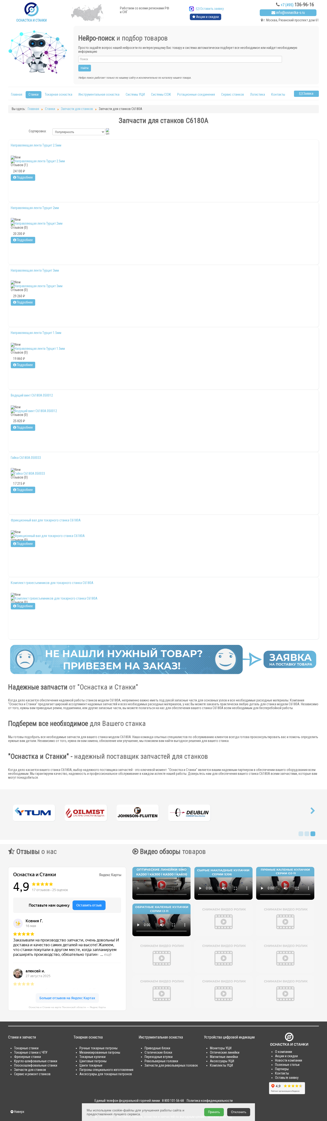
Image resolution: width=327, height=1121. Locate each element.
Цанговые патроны (93, 1061)
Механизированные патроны (99, 1053)
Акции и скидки (207, 17)
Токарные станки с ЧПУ (30, 1053)
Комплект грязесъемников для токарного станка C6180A (52, 583)
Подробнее (24, 177)
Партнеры (282, 1069)
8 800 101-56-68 (173, 1101)
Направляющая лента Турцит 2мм (35, 208)
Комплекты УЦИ (221, 1065)
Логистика (257, 95)
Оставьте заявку (287, 1078)
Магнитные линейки (224, 1057)
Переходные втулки (159, 1057)
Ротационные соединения (196, 95)
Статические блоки (158, 1053)
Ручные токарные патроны (98, 1048)
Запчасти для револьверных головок (171, 1065)
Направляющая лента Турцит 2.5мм (36, 145)
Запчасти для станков (30, 1070)
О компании (283, 1052)
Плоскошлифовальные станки (35, 1065)
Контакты (278, 95)
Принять (214, 1112)
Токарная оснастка (58, 95)
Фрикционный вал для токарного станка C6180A (46, 520)
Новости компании (288, 1060)
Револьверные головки (161, 1061)
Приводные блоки (157, 1048)
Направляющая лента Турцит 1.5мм (36, 333)
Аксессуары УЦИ (222, 1061)
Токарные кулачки (92, 1057)
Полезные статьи (287, 1065)
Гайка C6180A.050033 (26, 458)
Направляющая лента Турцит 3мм (35, 270)
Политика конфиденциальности (210, 1101)
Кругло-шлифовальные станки (35, 1061)
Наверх (18, 1112)
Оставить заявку (211, 9)
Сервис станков (232, 95)
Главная (16, 95)
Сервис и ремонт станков (32, 1074)
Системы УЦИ (135, 95)
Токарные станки (26, 1048)
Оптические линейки (224, 1053)
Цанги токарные (90, 1065)
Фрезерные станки (27, 1057)
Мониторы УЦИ (220, 1048)
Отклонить (238, 1112)
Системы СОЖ (161, 95)
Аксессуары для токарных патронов (105, 1074)
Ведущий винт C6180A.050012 (32, 395)
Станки (33, 95)
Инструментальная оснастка (99, 95)
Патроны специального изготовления (106, 1070)
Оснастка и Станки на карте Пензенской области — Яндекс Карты (67, 1007)
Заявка (308, 94)
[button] (16, 812)
